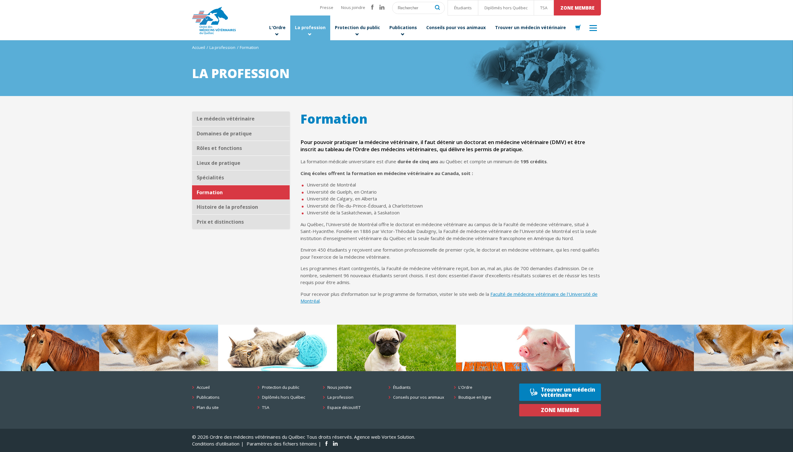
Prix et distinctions (220, 221)
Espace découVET (344, 408)
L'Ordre (465, 387)
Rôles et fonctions (219, 148)
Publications (208, 397)
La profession (222, 47)
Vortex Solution (398, 437)
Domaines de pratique (224, 133)
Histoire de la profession (227, 207)
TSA (543, 8)
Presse (326, 7)
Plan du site (208, 408)
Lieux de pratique (218, 163)
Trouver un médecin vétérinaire (568, 392)
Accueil (198, 47)
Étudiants (463, 8)
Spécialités (210, 177)
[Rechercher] (437, 8)
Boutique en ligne (474, 397)
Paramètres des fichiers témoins (282, 444)
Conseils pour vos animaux (418, 397)
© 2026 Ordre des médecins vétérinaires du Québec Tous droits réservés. (272, 437)
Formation (210, 192)
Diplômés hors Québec (506, 8)
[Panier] (578, 27)
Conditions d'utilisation (215, 444)
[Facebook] (372, 7)
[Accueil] (214, 20)
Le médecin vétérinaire (226, 118)
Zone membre (577, 8)
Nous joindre (353, 7)
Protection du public (280, 387)
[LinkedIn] (381, 7)
